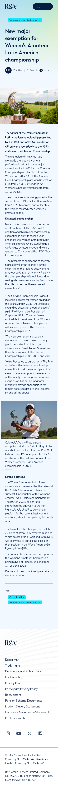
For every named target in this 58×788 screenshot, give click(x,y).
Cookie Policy (13, 677)
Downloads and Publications (23, 671)
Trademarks (12, 665)
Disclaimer (12, 659)
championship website (36, 571)
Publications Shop (16, 718)
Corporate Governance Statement (27, 712)
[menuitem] (11, 6)
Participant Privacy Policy (21, 689)
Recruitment (13, 694)
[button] (38, 6)
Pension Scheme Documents (23, 700)
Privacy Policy (14, 683)
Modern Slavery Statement (22, 706)
